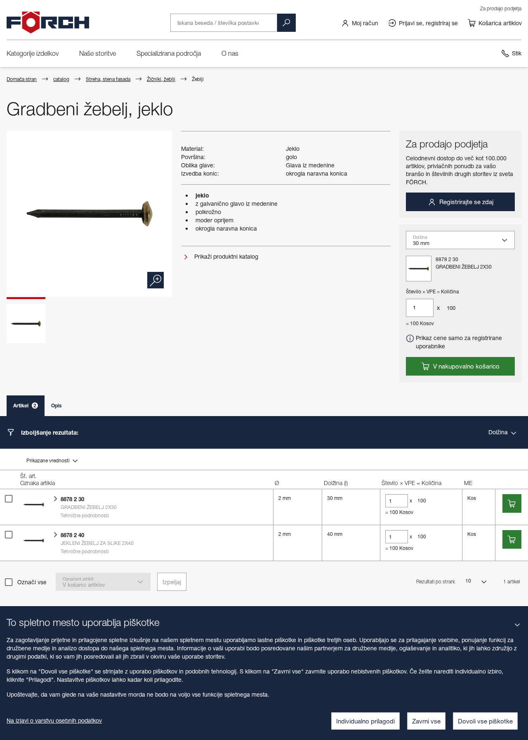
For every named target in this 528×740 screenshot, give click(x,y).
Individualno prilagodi (365, 721)
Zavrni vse (426, 721)
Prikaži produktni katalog (225, 256)
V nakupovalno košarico (465, 366)
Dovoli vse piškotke (485, 721)
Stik (516, 53)
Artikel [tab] (24, 405)
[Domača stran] (48, 23)
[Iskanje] (286, 23)
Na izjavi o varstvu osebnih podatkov (54, 720)
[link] (359, 23)
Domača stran (22, 79)
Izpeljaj (172, 581)
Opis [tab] (56, 405)
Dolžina (498, 431)
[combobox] (463, 243)
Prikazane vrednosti (48, 460)
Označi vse (32, 581)
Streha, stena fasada (108, 79)
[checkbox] (8, 498)
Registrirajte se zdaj (465, 201)
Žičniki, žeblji (161, 79)
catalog (61, 79)
